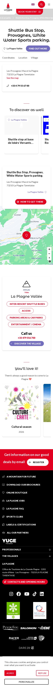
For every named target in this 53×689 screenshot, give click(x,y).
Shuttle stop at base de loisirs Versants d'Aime (21, 141)
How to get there (31, 201)
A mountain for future (21, 476)
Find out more (38, 48)
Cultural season (21, 426)
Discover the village (27, 343)
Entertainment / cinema (26, 324)
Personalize (26, 681)
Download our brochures (23, 484)
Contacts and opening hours (26, 581)
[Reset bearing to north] (49, 258)
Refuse (42, 673)
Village (34, 57)
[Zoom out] (49, 253)
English (33, 4)
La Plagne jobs (15, 500)
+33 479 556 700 (26, 337)
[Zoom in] (49, 249)
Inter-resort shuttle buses (27, 304)
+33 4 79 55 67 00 (20, 85)
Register (38, 462)
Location (22, 57)
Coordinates (8, 57)
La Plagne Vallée (19, 120)
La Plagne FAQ (15, 508)
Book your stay (27, 11)
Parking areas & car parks (26, 317)
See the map (13, 77)
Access (26, 310)
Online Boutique (16, 492)
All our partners (17, 532)
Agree (10, 673)
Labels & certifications (21, 524)
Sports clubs (14, 516)
